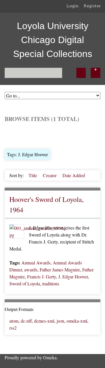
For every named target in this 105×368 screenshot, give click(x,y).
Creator (50, 175)
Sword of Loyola (24, 283)
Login (72, 5)
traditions (50, 283)
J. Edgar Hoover (73, 276)
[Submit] (81, 73)
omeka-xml (76, 321)
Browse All (15, 135)
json (60, 321)
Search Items (75, 135)
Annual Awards (35, 262)
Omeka (50, 357)
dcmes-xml (44, 321)
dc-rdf (26, 321)
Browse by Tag (44, 135)
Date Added (73, 175)
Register (92, 5)
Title (33, 175)
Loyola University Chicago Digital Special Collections (52, 40)
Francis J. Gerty (41, 276)
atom (13, 321)
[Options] (95, 73)
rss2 (13, 328)
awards (30, 269)
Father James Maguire (60, 269)
